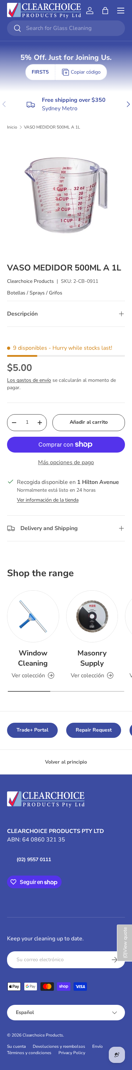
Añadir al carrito (89, 422)
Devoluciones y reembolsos (59, 1046)
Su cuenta (16, 1046)
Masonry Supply (92, 658)
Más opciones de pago (66, 462)
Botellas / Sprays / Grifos (34, 293)
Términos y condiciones (29, 1053)
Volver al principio (66, 762)
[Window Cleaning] (33, 616)
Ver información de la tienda (47, 500)
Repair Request (94, 730)
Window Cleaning (33, 658)
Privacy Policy (71, 1053)
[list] (66, 196)
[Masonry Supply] (92, 616)
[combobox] (66, 28)
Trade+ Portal (32, 730)
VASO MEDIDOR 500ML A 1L (52, 127)
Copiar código (86, 72)
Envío (97, 1046)
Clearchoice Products (30, 281)
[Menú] (120, 10)
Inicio (12, 127)
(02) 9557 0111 (34, 859)
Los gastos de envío (29, 380)
